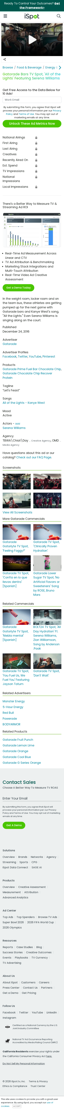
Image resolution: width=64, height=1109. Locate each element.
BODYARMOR (11, 724)
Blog (39, 947)
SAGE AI (37, 867)
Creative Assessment (32, 887)
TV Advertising (12, 963)
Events (7, 957)
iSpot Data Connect (15, 867)
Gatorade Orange (15, 751)
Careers (44, 982)
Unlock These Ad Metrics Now (32, 123)
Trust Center (38, 1086)
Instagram (9, 1018)
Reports (8, 947)
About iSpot (10, 982)
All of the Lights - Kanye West (24, 403)
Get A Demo (14, 825)
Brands (22, 857)
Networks (37, 857)
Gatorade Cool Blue (17, 757)
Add (17, 423)
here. (49, 1056)
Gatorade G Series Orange (22, 763)
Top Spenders (26, 917)
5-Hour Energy (13, 707)
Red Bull (8, 713)
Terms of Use (26, 114)
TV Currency (40, 957)
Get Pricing (29, 993)
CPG (34, 862)
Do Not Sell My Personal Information (24, 1063)
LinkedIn (51, 1012)
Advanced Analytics (15, 897)
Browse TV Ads (47, 917)
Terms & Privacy (38, 1081)
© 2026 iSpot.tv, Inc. (14, 1081)
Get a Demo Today (18, 288)
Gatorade (10, 344)
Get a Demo (10, 993)
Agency (51, 857)
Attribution (31, 892)
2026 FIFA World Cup (40, 922)
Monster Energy (14, 701)
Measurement (12, 892)
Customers (28, 982)
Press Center (11, 988)
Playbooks (21, 957)
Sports (24, 862)
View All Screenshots (17, 512)
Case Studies (24, 947)
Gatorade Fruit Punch (18, 740)
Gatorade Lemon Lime (18, 745)
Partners (46, 988)
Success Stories (13, 952)
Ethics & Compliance (15, 1086)
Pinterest (49, 357)
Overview (9, 857)
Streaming (9, 862)
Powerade (10, 719)
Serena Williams (14, 428)
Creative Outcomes (39, 952)
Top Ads (8, 917)
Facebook (10, 357)
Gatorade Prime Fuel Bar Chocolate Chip (32, 369)
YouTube (35, 357)
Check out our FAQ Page (33, 457)
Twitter (23, 357)
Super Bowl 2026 (13, 922)
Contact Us (30, 988)
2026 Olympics (12, 927)
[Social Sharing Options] (4, 59)
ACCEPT (17, 1106)
